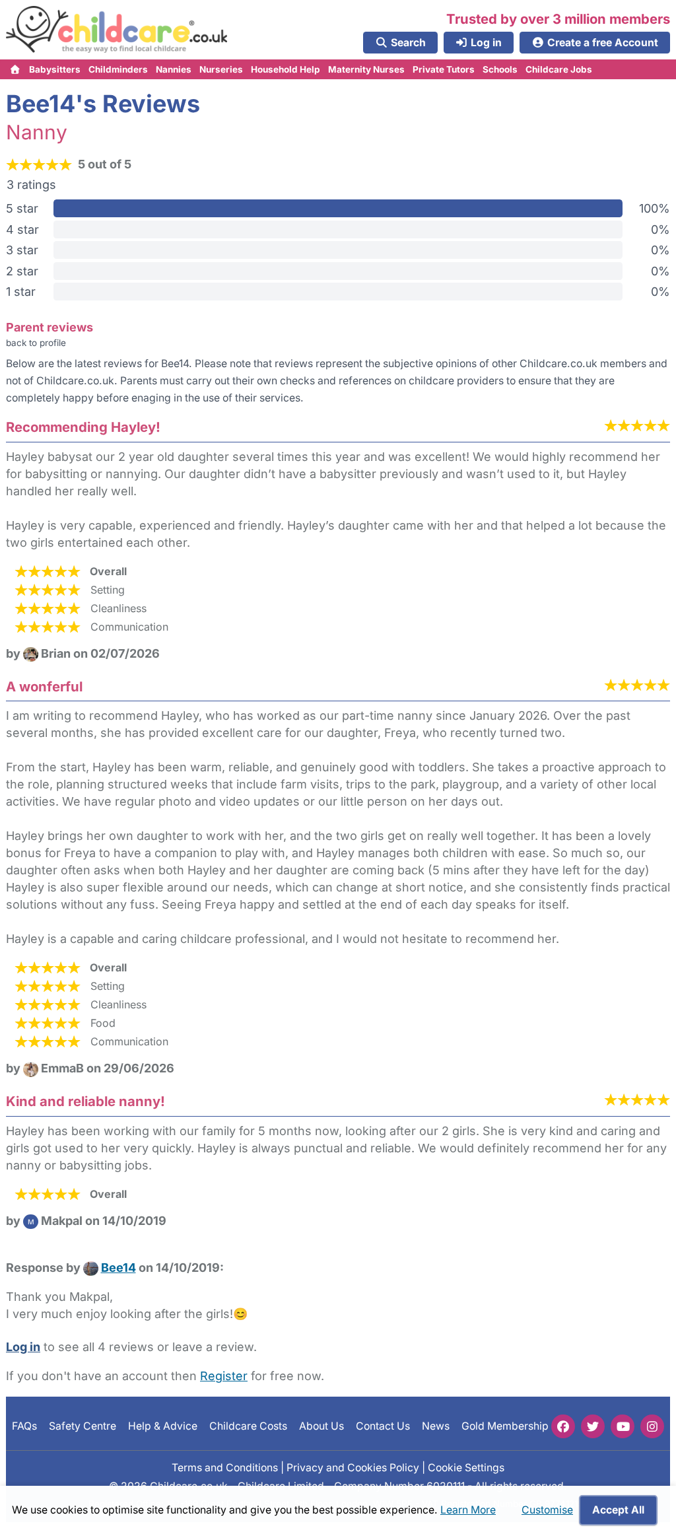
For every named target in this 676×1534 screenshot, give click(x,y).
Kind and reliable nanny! (85, 1101)
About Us (321, 1426)
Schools (500, 69)
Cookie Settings (466, 1467)
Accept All (618, 1510)
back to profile (36, 342)
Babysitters (55, 69)
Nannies (173, 69)
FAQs (24, 1426)
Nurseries (221, 69)
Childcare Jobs (558, 69)
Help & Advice (162, 1426)
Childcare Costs (248, 1426)
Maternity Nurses (366, 69)
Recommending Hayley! (83, 427)
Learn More (468, 1510)
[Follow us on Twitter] (593, 1426)
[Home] (15, 69)
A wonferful (44, 686)
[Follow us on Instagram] (652, 1426)
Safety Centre (82, 1426)
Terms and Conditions (225, 1467)
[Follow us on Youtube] (622, 1426)
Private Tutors (444, 69)
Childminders (118, 69)
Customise (547, 1510)
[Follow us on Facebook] (563, 1426)
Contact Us (383, 1426)
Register (224, 1376)
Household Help (285, 69)
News (436, 1426)
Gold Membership (505, 1426)
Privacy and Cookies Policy (353, 1467)
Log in (23, 1347)
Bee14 (118, 1267)
